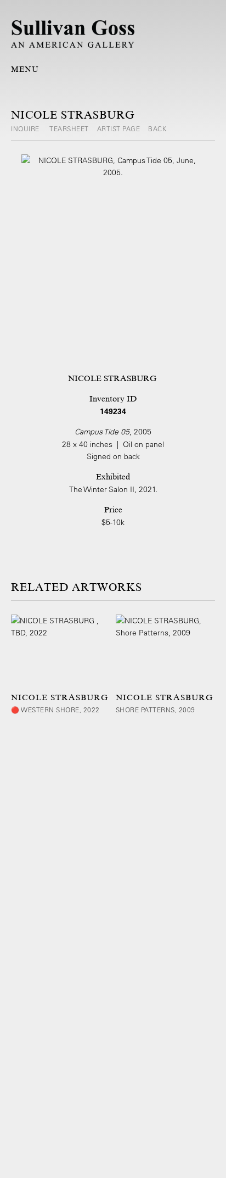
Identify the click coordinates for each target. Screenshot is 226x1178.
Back (157, 128)
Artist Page (118, 128)
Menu (25, 69)
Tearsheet (69, 128)
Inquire (26, 128)
